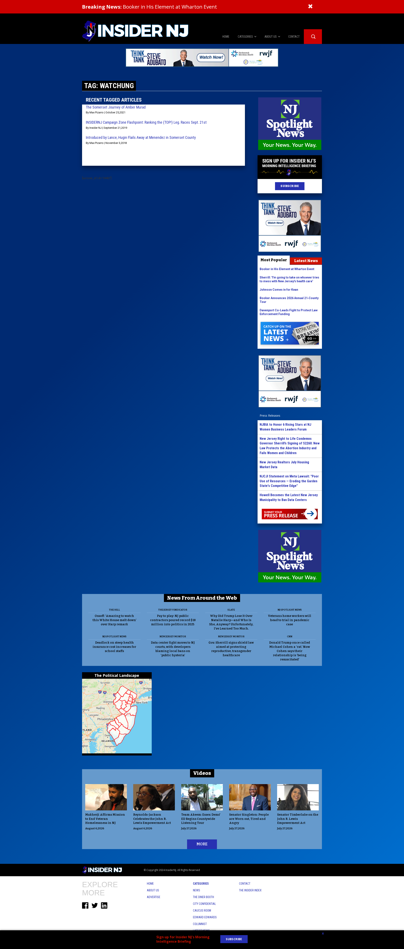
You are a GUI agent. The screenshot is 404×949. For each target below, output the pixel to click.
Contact (244, 883)
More (202, 844)
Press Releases (270, 416)
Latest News (306, 260)
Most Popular (273, 260)
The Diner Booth (203, 897)
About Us (153, 890)
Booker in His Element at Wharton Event (149, 6)
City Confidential (204, 903)
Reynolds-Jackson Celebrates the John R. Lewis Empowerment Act (152, 819)
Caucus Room (202, 910)
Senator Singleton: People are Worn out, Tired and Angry (249, 819)
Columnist (200, 924)
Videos (202, 773)
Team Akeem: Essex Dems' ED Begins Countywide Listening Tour (200, 819)
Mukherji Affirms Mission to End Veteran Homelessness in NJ (105, 819)
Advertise (153, 897)
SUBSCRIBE (289, 186)
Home (150, 883)
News (196, 890)
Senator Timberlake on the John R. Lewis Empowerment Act (297, 819)
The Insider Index (250, 890)
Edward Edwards (205, 917)
